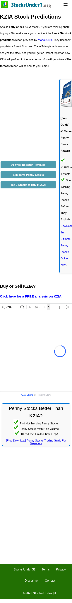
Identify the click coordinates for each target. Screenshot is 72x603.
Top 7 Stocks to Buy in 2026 (28, 184)
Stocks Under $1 (24, 569)
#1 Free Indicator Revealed (28, 164)
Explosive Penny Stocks (28, 174)
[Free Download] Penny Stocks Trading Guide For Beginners (36, 442)
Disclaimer (32, 580)
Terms (46, 569)
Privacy (61, 569)
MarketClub (45, 39)
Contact (50, 580)
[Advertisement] (36, 488)
